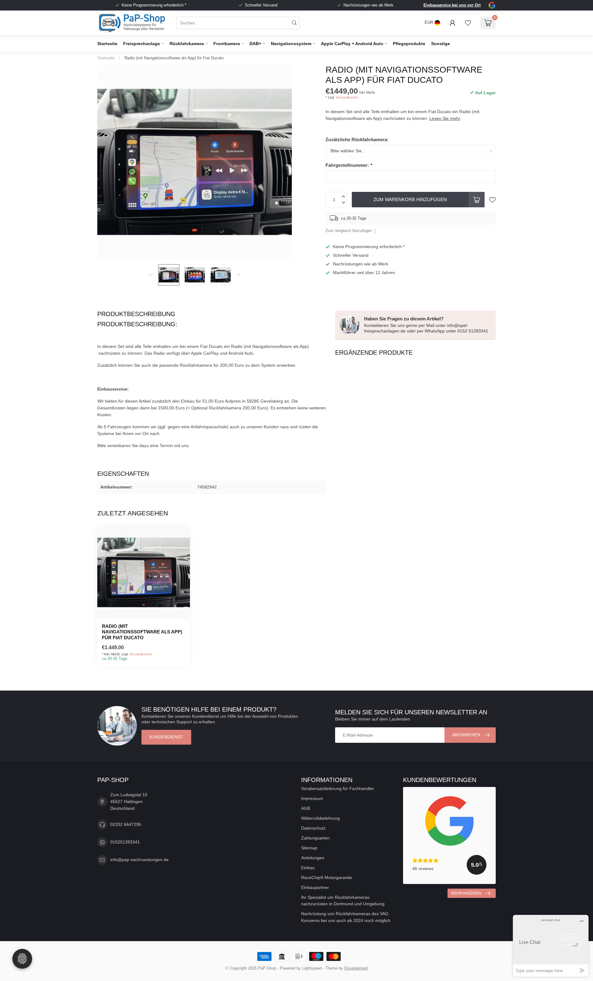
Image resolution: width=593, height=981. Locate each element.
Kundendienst (166, 736)
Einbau (308, 867)
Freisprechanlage (141, 43)
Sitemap (309, 847)
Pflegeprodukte (409, 43)
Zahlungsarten (315, 837)
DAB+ (255, 43)
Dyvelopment (356, 968)
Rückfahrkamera (187, 43)
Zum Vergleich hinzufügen (349, 231)
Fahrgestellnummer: (349, 165)
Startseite (107, 43)
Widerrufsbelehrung (320, 818)
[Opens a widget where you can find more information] (551, 945)
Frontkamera (226, 43)
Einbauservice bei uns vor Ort (452, 5)
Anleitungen (312, 857)
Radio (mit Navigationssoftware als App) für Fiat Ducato (174, 58)
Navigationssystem (291, 43)
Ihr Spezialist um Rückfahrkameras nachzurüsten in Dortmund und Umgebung (343, 901)
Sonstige (440, 43)
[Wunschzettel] (468, 23)
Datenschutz (313, 828)
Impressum (312, 798)
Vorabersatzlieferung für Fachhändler (337, 788)
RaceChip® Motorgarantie (326, 877)
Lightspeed (312, 968)
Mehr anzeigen (466, 893)
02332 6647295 (125, 824)
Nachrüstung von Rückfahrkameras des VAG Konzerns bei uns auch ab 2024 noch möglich (345, 917)
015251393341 (125, 841)
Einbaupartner (315, 887)
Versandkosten (347, 97)
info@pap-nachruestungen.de (139, 859)
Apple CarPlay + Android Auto (352, 43)
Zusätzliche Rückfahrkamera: (357, 139)
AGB (305, 808)
